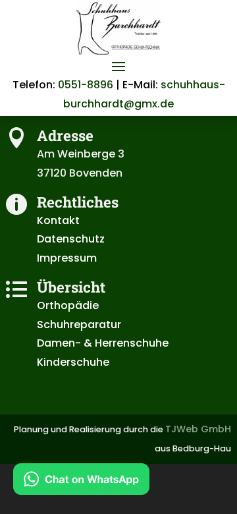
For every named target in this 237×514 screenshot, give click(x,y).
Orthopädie (68, 305)
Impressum (67, 258)
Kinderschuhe (73, 362)
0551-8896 (85, 84)
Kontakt (58, 220)
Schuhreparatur (79, 324)
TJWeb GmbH (198, 429)
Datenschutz (71, 238)
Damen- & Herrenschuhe (103, 343)
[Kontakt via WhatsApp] (81, 482)
